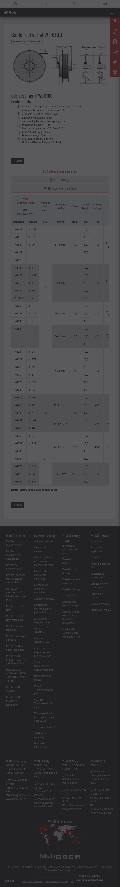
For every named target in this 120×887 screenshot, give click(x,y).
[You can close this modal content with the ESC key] (60, 443)
